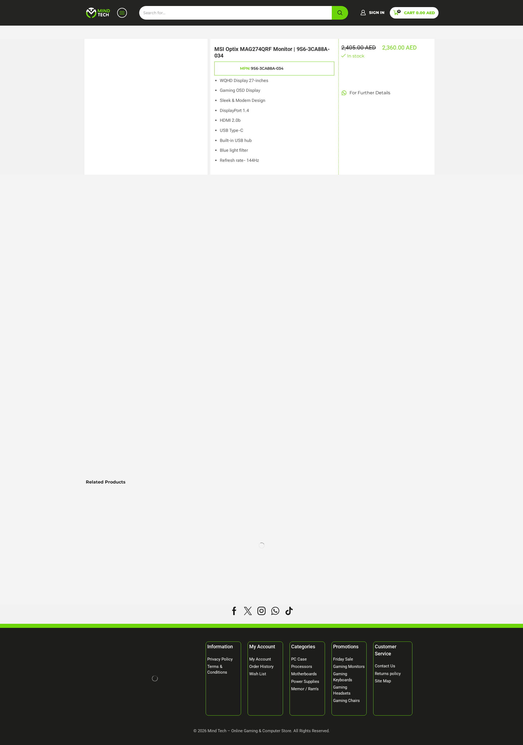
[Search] (340, 13)
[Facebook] (234, 611)
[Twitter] (248, 611)
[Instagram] (261, 611)
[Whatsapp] (275, 611)
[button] (372, 13)
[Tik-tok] (289, 611)
